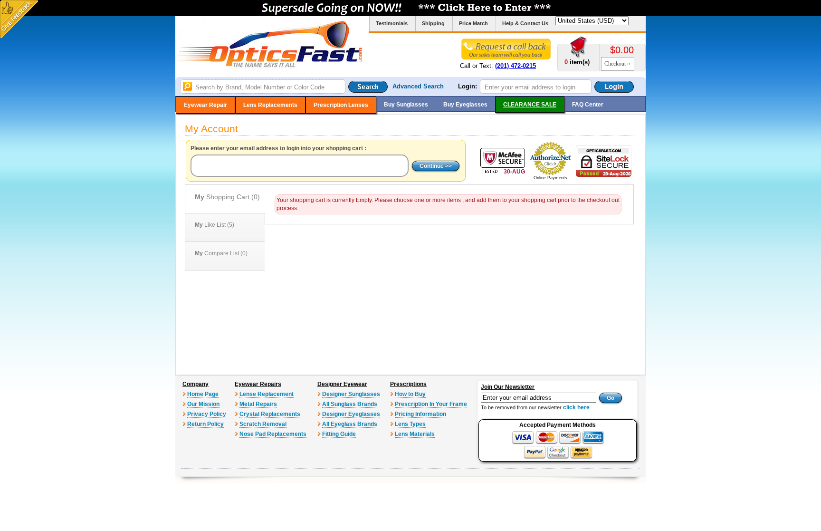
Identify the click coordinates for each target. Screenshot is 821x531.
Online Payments (550, 177)
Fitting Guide (339, 434)
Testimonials (392, 23)
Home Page (203, 394)
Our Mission (203, 404)
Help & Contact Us (525, 23)
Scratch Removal (262, 424)
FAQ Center (587, 104)
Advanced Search (418, 86)
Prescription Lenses (341, 105)
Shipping (433, 23)
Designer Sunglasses (351, 394)
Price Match (473, 23)
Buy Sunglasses (406, 104)
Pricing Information (420, 414)
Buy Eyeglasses (465, 104)
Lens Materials (415, 434)
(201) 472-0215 (515, 65)
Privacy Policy (206, 414)
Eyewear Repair (205, 105)
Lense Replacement (266, 394)
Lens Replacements (270, 105)
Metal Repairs (258, 404)
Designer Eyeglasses (351, 414)
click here (576, 407)
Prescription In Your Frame (431, 404)
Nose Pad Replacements (272, 434)
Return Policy (205, 424)
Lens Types (410, 424)
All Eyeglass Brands (349, 424)
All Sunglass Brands (349, 404)
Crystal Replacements (269, 414)
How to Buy (410, 394)
